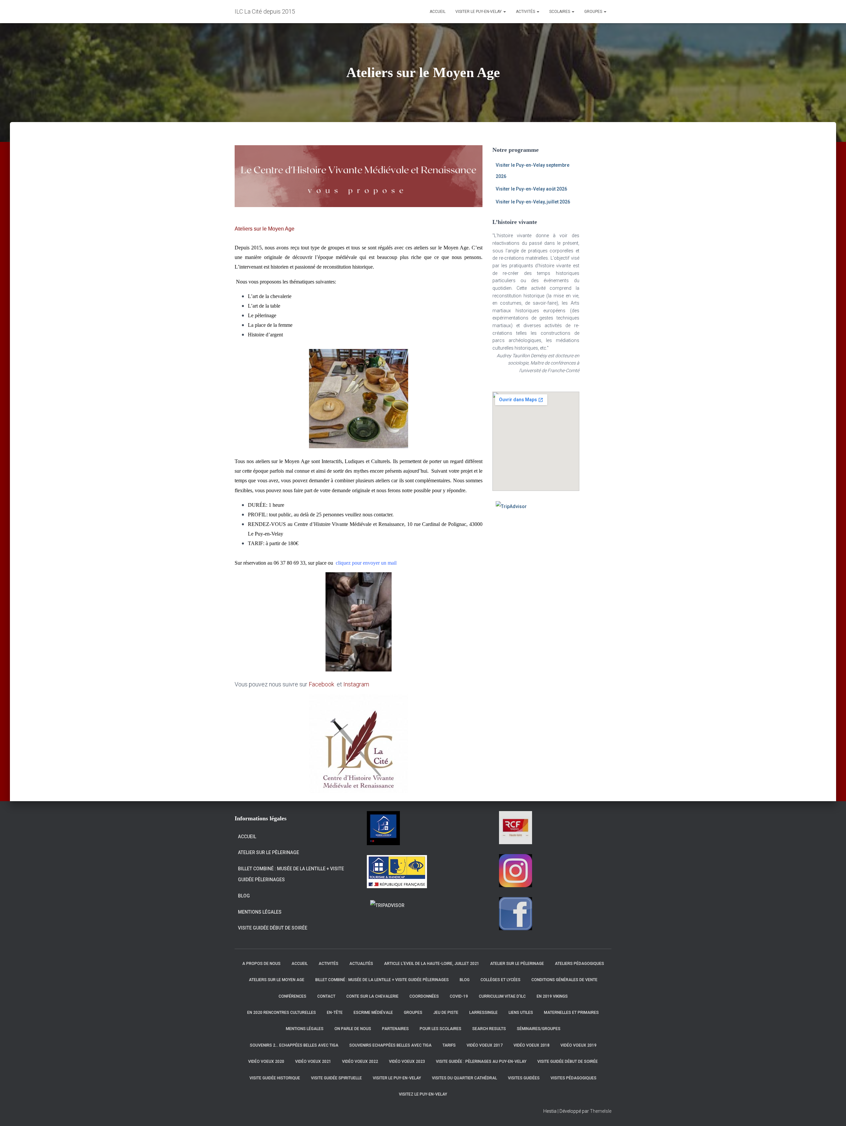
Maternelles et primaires (571, 1012)
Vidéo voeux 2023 (407, 1061)
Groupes (593, 11)
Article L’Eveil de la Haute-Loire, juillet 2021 (431, 963)
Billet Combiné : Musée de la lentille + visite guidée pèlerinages (291, 874)
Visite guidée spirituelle (336, 1078)
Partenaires (395, 1028)
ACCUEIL (437, 11)
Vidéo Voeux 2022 (360, 1061)
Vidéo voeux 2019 (578, 1045)
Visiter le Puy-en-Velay (479, 11)
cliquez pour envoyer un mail (366, 563)
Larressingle (483, 1012)
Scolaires (560, 11)
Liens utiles (521, 1012)
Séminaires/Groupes (538, 1028)
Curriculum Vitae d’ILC (502, 996)
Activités (526, 11)
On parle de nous (352, 1028)
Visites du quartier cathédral (464, 1078)
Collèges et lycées (500, 979)
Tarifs (449, 1045)
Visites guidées (524, 1078)
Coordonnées (424, 996)
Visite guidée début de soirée (272, 928)
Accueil (247, 836)
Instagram (356, 684)
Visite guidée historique (275, 1078)
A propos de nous (261, 963)
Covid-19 (459, 996)
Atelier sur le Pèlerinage (268, 852)
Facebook (322, 684)
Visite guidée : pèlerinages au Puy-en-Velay (481, 1061)
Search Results (489, 1028)
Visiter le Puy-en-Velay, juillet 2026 (533, 201)
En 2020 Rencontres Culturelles (281, 1012)
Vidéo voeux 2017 (485, 1045)
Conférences (292, 996)
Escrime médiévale (373, 1012)
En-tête (335, 1012)
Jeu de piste (445, 1012)
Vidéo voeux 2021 (313, 1061)
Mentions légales (260, 912)
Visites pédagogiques (573, 1078)
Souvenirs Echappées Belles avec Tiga (390, 1045)
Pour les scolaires (440, 1028)
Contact (326, 996)
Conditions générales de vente (564, 979)
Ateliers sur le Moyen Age (276, 979)
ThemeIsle (600, 1111)
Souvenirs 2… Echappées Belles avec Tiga (294, 1045)
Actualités (361, 963)
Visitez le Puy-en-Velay (423, 1094)
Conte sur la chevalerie (372, 996)
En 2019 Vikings (552, 996)
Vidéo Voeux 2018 (532, 1045)
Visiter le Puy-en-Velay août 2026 (531, 189)
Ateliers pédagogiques (579, 963)
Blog (244, 895)
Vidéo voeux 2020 (266, 1061)
